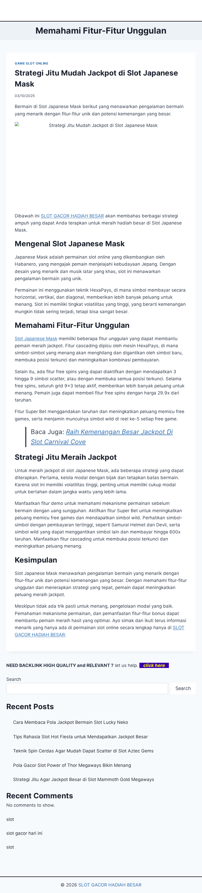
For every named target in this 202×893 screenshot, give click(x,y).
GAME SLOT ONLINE (31, 63)
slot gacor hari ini (24, 833)
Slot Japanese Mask (36, 338)
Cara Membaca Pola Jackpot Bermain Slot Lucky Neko (70, 722)
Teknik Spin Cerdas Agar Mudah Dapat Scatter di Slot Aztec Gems (83, 750)
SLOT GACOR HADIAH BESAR (110, 884)
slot (10, 819)
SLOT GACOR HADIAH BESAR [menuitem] (72, 215)
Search (13, 679)
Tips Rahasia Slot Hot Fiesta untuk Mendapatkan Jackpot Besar (80, 736)
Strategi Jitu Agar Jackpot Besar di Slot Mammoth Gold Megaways (83, 779)
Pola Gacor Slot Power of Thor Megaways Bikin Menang (72, 765)
